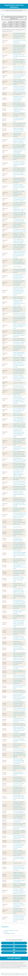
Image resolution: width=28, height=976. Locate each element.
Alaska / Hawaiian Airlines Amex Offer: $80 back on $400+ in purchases (19, 354)
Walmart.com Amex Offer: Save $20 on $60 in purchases (19, 612)
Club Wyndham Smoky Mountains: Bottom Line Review (18, 617)
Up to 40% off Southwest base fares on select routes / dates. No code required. (19, 483)
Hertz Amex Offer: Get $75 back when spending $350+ (19, 687)
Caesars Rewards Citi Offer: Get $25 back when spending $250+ (19, 151)
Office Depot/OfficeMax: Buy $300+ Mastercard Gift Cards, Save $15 (19, 837)
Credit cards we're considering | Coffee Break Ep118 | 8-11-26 (19, 448)
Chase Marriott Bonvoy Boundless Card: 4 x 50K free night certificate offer (19, 638)
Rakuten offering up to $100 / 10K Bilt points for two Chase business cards (19, 104)
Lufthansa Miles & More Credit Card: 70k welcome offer (19, 597)
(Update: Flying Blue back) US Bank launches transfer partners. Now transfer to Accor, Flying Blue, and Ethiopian (19, 254)
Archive (6, 932)
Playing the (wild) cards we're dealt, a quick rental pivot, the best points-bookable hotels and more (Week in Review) (19, 545)
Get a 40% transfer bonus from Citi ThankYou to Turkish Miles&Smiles (19, 816)
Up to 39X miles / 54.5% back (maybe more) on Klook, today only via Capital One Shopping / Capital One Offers (18, 472)
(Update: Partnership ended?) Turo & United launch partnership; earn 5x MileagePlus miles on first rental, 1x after (19, 875)
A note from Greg (17, 266)
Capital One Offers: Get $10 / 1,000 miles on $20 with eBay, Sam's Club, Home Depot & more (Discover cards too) (19, 631)
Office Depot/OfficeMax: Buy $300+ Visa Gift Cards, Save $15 (19, 504)
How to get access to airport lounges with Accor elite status (19, 560)
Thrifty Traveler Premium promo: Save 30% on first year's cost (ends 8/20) (19, 169)
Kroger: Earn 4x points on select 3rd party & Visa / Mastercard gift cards (19, 332)
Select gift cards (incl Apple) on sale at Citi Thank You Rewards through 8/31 (19, 460)
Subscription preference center (11, 930)
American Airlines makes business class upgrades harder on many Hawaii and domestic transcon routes (18, 623)
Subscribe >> (5, 926)
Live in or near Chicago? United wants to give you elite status (19, 115)
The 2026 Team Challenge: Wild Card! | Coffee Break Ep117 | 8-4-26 (19, 735)
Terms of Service (25, 973)
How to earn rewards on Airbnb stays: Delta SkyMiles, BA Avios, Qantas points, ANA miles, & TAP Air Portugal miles (19, 697)
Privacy (21, 973)
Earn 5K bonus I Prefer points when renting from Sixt (19, 174)
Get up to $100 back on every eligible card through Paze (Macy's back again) (19, 602)
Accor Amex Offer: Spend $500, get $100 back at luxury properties (19, 410)
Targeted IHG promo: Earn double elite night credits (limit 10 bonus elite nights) (19, 425)
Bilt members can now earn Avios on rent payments (18, 663)
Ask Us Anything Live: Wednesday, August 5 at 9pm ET (18, 773)
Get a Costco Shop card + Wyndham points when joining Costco (19, 509)
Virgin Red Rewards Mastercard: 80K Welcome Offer (19, 672)
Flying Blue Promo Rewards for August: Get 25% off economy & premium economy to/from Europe (18, 790)
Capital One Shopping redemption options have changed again (19, 905)
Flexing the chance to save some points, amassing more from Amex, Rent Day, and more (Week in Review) (19, 918)
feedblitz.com (12, 973)
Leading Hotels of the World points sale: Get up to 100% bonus (19, 109)
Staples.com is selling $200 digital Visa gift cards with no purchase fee (19, 885)
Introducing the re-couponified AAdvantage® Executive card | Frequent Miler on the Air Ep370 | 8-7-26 (19, 553)
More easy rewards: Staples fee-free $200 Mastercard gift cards (19, 271)
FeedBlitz (12, 933)
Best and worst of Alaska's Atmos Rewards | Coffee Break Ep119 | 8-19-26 (19, 146)
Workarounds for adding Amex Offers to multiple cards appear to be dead (18, 359)
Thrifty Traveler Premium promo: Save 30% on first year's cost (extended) (19, 68)
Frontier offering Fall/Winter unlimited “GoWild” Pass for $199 (18, 643)
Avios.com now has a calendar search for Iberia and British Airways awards (19, 499)
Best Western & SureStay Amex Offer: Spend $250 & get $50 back (19, 832)
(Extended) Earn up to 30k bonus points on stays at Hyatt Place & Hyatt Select (19, 488)
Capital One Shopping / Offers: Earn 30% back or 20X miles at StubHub (18, 130)
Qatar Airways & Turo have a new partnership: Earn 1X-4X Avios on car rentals (19, 199)
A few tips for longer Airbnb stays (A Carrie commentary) (19, 42)
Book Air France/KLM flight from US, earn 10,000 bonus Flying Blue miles (19, 125)
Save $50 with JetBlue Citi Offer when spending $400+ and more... (19, 204)
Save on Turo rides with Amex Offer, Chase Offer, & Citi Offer (19, 740)
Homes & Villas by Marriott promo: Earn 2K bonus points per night (19, 76)
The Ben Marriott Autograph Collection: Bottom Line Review (18, 539)
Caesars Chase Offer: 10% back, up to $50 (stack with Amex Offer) (19, 607)
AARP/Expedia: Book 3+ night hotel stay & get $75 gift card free (19, 720)
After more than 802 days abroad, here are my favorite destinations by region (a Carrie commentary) (19, 898)
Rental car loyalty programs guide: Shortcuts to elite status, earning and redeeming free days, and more (19, 441)
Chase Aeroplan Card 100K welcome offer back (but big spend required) (19, 655)
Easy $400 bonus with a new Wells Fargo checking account (19, 56)
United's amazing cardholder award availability (17, 135)
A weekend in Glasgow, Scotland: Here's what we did (19, 859)
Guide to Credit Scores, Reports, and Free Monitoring (18, 745)
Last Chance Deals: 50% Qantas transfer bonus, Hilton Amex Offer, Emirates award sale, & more (18, 532)
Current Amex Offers (18, 72)
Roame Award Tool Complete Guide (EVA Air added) (19, 585)
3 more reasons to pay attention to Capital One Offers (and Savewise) (18, 241)
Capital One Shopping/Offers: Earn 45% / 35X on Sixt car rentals (19, 209)
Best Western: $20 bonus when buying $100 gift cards (19, 120)
